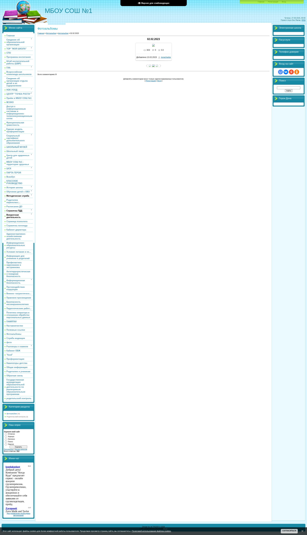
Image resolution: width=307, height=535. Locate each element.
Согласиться (289, 531)
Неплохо (11, 439)
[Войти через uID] (280, 72)
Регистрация (273, 2)
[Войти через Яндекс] (291, 72)
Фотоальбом (51, 33)
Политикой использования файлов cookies (151, 531)
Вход (284, 2)
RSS (303, 20)
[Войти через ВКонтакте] (285, 72)
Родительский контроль (16, 417)
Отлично (11, 434)
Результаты (8, 449)
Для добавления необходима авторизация (18, 514)
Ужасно (11, 444)
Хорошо (11, 436)
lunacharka (166, 57)
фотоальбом (12, 414)
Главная (261, 2)
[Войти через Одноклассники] (296, 72)
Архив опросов (21, 449)
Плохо (10, 442)
